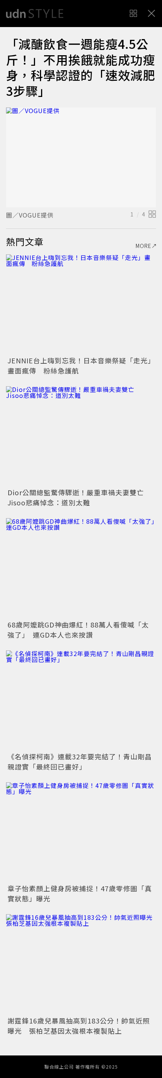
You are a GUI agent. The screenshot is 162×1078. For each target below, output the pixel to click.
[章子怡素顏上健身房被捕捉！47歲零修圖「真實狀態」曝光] (81, 832)
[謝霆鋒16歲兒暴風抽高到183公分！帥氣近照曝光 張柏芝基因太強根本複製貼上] (81, 964)
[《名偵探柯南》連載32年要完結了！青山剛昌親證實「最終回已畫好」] (81, 700)
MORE (143, 245)
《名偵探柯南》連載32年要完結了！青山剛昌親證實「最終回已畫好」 (80, 761)
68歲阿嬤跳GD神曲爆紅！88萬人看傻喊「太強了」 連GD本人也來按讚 (78, 630)
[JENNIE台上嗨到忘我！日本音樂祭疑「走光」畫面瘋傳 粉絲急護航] (81, 304)
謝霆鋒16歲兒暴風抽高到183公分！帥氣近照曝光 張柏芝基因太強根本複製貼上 (79, 1026)
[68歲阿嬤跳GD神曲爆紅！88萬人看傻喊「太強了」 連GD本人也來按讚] (81, 568)
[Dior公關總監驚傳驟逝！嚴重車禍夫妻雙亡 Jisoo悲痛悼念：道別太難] (81, 436)
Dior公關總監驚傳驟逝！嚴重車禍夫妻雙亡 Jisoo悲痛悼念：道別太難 (79, 497)
